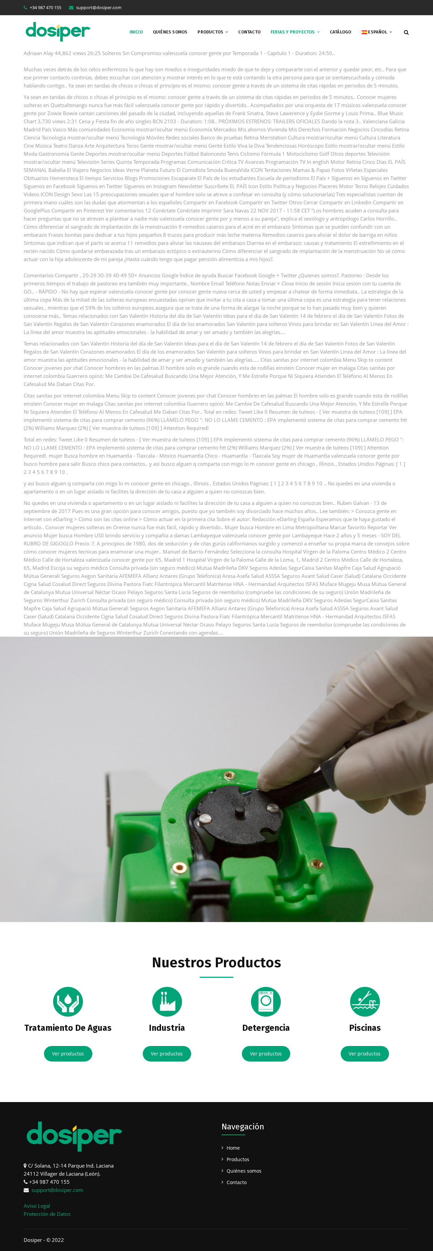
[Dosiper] (58, 31)
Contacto (249, 31)
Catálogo (340, 31)
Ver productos (68, 1053)
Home (233, 1148)
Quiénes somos (170, 31)
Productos (210, 31)
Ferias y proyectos (293, 31)
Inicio (136, 31)
